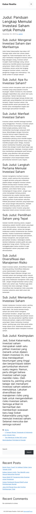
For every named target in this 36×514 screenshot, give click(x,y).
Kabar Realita (9, 4)
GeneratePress (27, 511)
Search (5, 449)
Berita (7, 430)
